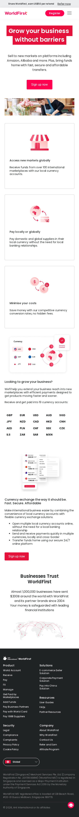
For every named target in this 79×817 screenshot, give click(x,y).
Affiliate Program (49, 749)
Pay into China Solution (48, 687)
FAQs (42, 707)
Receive (7, 675)
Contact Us (46, 739)
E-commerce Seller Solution (51, 672)
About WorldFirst (49, 730)
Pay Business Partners (16, 706)
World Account (12, 670)
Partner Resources (50, 712)
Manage (8, 689)
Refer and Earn (48, 744)
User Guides (47, 702)
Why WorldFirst (48, 735)
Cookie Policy (11, 749)
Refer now (64, 4)
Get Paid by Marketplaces (11, 696)
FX (4, 684)
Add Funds (9, 702)
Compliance (10, 735)
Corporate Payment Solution (51, 679)
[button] (69, 13)
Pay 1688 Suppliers (14, 716)
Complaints (10, 739)
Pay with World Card (15, 711)
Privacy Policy (11, 744)
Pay (5, 680)
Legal (6, 730)
